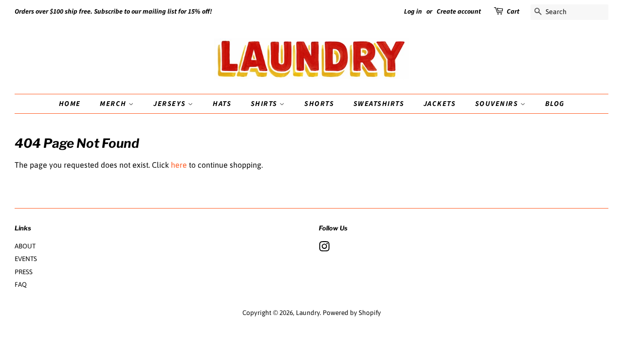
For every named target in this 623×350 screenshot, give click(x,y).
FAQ (21, 284)
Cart (513, 12)
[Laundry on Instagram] (324, 248)
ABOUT (25, 246)
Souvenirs (497, 104)
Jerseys (170, 104)
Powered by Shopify (352, 312)
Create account (459, 12)
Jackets (439, 104)
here (179, 164)
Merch (114, 104)
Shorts (319, 104)
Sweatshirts (378, 104)
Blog (555, 104)
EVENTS (26, 258)
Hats (222, 104)
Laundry (308, 312)
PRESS (24, 272)
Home (70, 104)
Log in (413, 12)
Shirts (265, 104)
